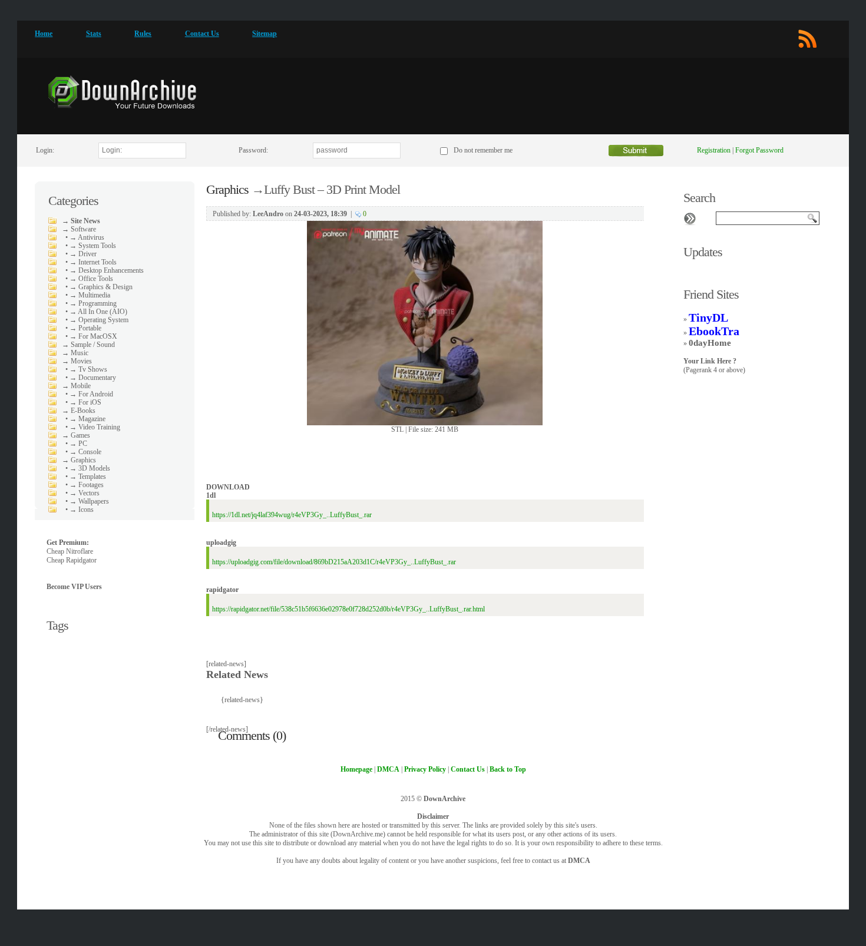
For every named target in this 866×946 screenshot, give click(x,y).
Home (43, 33)
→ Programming (93, 303)
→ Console (85, 452)
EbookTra (714, 331)
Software (83, 229)
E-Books (83, 410)
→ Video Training (95, 427)
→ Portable (85, 328)
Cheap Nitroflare (70, 551)
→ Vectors (85, 493)
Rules (142, 33)
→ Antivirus (87, 237)
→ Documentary (93, 377)
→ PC (78, 443)
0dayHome (710, 343)
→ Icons (82, 509)
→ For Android (91, 394)
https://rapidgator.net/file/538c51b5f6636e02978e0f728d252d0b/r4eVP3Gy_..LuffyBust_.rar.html (348, 609)
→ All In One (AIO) (98, 311)
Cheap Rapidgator (72, 560)
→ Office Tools (91, 278)
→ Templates (88, 476)
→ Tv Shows (88, 369)
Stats (93, 33)
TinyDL (708, 317)
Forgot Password (759, 150)
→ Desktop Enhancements (107, 270)
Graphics (83, 460)
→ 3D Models (90, 468)
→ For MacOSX (93, 336)
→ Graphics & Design (101, 287)
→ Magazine (87, 419)
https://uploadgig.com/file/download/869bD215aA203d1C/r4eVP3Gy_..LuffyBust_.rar (334, 562)
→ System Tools (93, 246)
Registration (714, 150)
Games (80, 435)
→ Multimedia (90, 295)
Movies (81, 361)
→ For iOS (85, 402)
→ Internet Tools (93, 262)
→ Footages (87, 485)
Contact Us (202, 33)
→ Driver (83, 254)
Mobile (81, 386)
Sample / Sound (93, 344)
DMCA (579, 860)
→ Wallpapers (89, 501)
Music (79, 353)
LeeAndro (268, 214)
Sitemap (264, 33)
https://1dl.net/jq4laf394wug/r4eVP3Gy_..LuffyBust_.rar (292, 515)
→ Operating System (99, 320)
